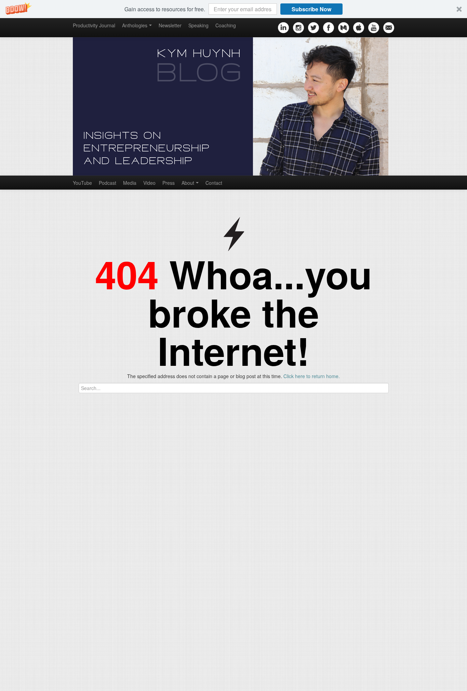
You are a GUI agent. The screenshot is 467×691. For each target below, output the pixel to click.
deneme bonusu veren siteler (159, 488)
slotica (72, 488)
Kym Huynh (279, 679)
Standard (346, 679)
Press (168, 182)
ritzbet (116, 488)
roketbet (362, 488)
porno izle (24, 488)
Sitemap (61, 679)
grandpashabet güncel (399, 488)
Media (129, 182)
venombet (94, 488)
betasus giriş (209, 488)
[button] (233, 9)
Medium (61, 594)
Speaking (198, 25)
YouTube (82, 182)
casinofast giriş (332, 488)
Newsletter (170, 25)
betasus (235, 488)
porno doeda (50, 488)
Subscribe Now (311, 9)
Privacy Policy (135, 679)
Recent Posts (174, 532)
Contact (213, 182)
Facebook (63, 557)
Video (149, 182)
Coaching (225, 25)
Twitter (60, 567)
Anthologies (134, 25)
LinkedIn (62, 584)
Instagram (64, 529)
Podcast (107, 182)
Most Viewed (199, 532)
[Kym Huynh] (233, 106)
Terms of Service (95, 679)
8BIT (369, 679)
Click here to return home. (311, 376)
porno (6, 488)
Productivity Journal (94, 25)
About (188, 182)
